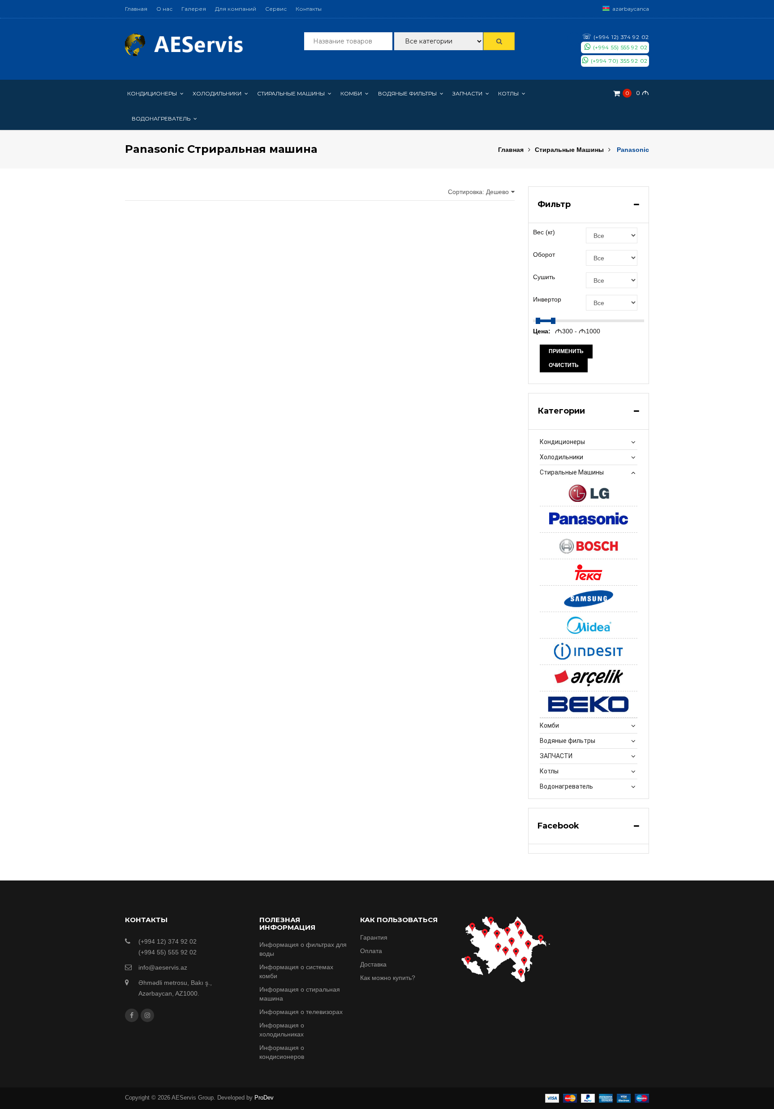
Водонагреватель (566, 786)
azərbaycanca (630, 8)
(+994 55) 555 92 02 (619, 47)
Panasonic (633, 149)
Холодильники (561, 457)
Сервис (276, 8)
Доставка (373, 964)
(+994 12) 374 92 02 (615, 36)
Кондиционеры (562, 441)
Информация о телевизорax (301, 1011)
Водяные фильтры (567, 740)
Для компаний (235, 8)
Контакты (309, 8)
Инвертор (547, 299)
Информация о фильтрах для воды (303, 949)
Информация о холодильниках (281, 1030)
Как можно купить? (387, 977)
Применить (566, 351)
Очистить (564, 365)
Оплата (371, 950)
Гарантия (373, 937)
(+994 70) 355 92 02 (618, 60)
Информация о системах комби (296, 971)
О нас (164, 8)
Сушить (544, 276)
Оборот (544, 254)
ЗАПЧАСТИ (556, 755)
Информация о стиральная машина (299, 994)
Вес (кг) (544, 232)
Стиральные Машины (569, 149)
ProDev (264, 1097)
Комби (549, 725)
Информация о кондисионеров (281, 1052)
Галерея (193, 8)
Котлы (549, 771)
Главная (136, 8)
